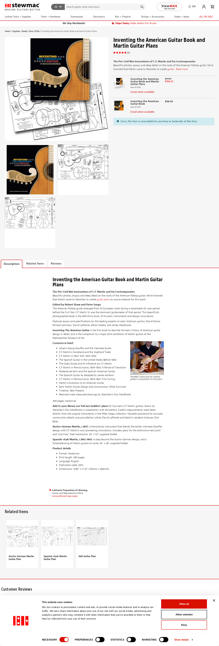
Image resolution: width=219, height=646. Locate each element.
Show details (181, 639)
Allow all (184, 604)
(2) (128, 52)
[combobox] (98, 7)
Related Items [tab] (35, 263)
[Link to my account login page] (204, 7)
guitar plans (103, 299)
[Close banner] (214, 600)
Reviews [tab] (56, 263)
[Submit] (142, 7)
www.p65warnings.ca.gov (65, 496)
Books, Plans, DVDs (31, 31)
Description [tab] (11, 264)
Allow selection (184, 614)
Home (7, 31)
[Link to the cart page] (212, 7)
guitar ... (177, 69)
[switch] (100, 639)
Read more (182, 69)
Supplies (16, 31)
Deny (184, 625)
